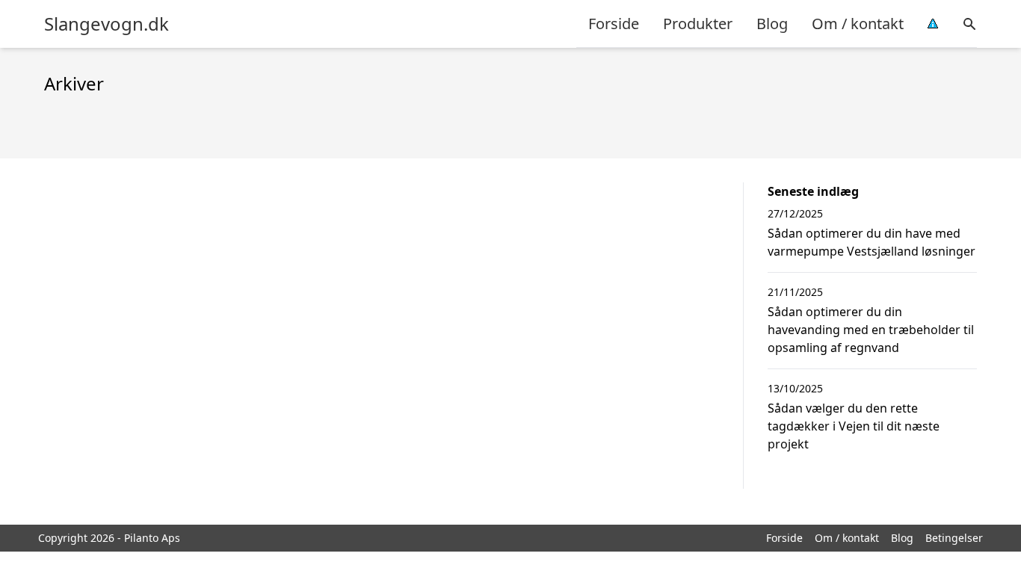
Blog (772, 23)
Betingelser (954, 538)
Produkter (697, 23)
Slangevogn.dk (106, 24)
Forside (613, 23)
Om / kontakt (858, 23)
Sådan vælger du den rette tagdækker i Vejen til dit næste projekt (854, 426)
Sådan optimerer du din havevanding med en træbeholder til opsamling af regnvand (871, 329)
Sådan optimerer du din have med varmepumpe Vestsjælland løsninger (871, 242)
